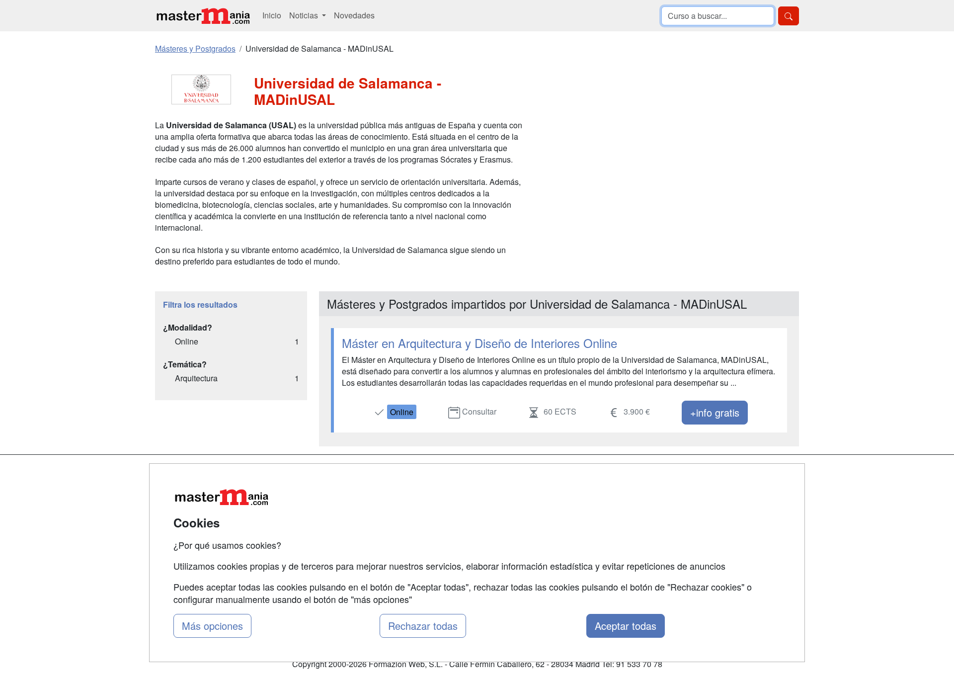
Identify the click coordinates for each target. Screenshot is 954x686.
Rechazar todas (423, 625)
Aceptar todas (625, 625)
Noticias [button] (304, 15)
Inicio (271, 15)
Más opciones (212, 625)
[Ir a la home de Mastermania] (202, 15)
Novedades (354, 15)
